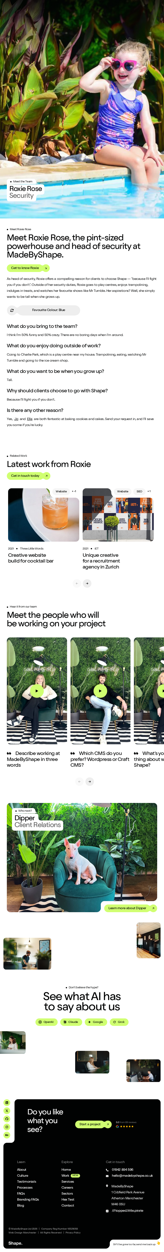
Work (65, 1176)
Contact (68, 1206)
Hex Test (68, 1200)
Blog (20, 1206)
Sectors (67, 1194)
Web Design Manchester (22, 1233)
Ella (29, 419)
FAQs (21, 1194)
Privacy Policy (73, 1233)
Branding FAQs (28, 1200)
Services (68, 1182)
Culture (22, 1176)
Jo (16, 419)
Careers (67, 1188)
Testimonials (26, 1182)
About (21, 1170)
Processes (24, 1188)
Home (66, 1170)
